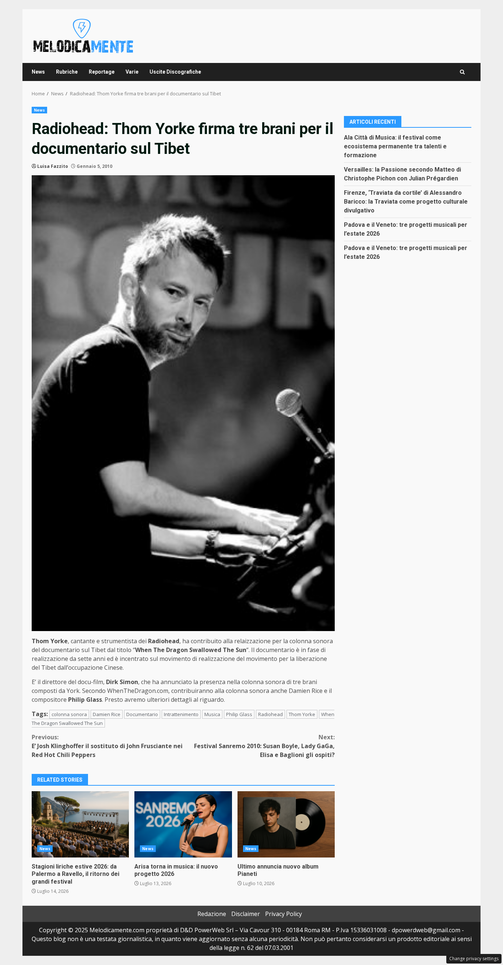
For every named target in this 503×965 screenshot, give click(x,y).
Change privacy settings (474, 958)
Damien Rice (106, 714)
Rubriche (67, 72)
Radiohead (270, 714)
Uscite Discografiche (175, 72)
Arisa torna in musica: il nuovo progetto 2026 (183, 824)
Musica (212, 714)
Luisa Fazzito (52, 166)
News (38, 72)
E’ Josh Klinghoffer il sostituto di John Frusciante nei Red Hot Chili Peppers (107, 746)
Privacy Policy (283, 914)
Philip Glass (239, 714)
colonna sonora (69, 714)
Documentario (142, 714)
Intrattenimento (181, 714)
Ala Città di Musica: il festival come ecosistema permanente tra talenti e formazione (395, 146)
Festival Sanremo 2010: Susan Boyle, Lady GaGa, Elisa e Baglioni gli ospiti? (264, 746)
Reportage (102, 72)
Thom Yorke (302, 714)
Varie (132, 72)
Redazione (211, 914)
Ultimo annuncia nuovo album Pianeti (286, 824)
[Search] (462, 72)
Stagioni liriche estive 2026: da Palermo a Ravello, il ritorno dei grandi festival (80, 824)
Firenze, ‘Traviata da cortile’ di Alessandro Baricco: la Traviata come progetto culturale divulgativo (406, 201)
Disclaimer (245, 914)
